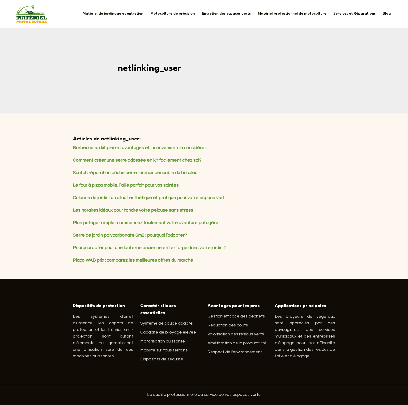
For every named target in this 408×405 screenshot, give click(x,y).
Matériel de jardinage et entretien (113, 14)
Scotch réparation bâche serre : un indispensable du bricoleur (136, 172)
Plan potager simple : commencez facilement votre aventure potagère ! (147, 222)
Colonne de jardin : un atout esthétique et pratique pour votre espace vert (149, 197)
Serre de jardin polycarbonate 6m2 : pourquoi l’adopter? (130, 235)
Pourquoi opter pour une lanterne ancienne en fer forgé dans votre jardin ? (149, 247)
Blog (387, 14)
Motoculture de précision (172, 14)
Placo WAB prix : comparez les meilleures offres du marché (133, 260)
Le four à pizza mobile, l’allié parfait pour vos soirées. (126, 185)
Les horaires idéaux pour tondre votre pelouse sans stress (133, 210)
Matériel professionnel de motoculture (292, 14)
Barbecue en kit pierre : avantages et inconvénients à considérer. (140, 147)
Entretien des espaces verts (226, 14)
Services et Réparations (354, 14)
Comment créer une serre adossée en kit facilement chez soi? (137, 160)
